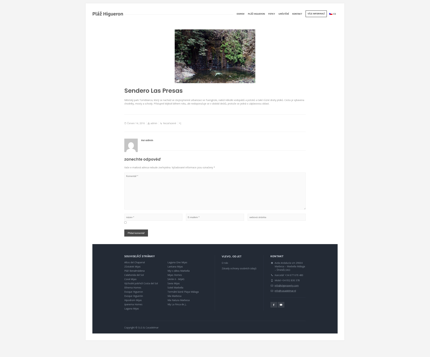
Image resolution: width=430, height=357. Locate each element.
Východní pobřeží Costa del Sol (141, 283)
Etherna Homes (132, 287)
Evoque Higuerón (133, 296)
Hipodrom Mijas (133, 300)
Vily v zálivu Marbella (178, 270)
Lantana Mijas (175, 266)
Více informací (316, 14)
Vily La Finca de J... (177, 304)
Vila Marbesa (174, 296)
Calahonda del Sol (134, 275)
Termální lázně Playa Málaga (183, 291)
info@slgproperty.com (287, 285)
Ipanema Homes (133, 304)
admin (153, 123)
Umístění (283, 14)
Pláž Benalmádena (134, 270)
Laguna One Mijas (177, 262)
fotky (271, 14)
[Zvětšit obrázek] (215, 56)
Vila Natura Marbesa (178, 300)
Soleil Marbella (175, 287)
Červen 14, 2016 (136, 123)
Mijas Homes (174, 275)
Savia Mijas (173, 283)
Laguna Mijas (131, 308)
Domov (241, 14)
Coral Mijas (130, 279)
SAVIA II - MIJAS (175, 279)
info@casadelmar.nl (285, 290)
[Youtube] (281, 305)
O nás (225, 262)
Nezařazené (169, 123)
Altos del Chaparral (134, 262)
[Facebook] (273, 305)
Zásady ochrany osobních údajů (239, 268)
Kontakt (297, 14)
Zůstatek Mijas (132, 266)
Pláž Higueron (256, 14)
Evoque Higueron (133, 291)
